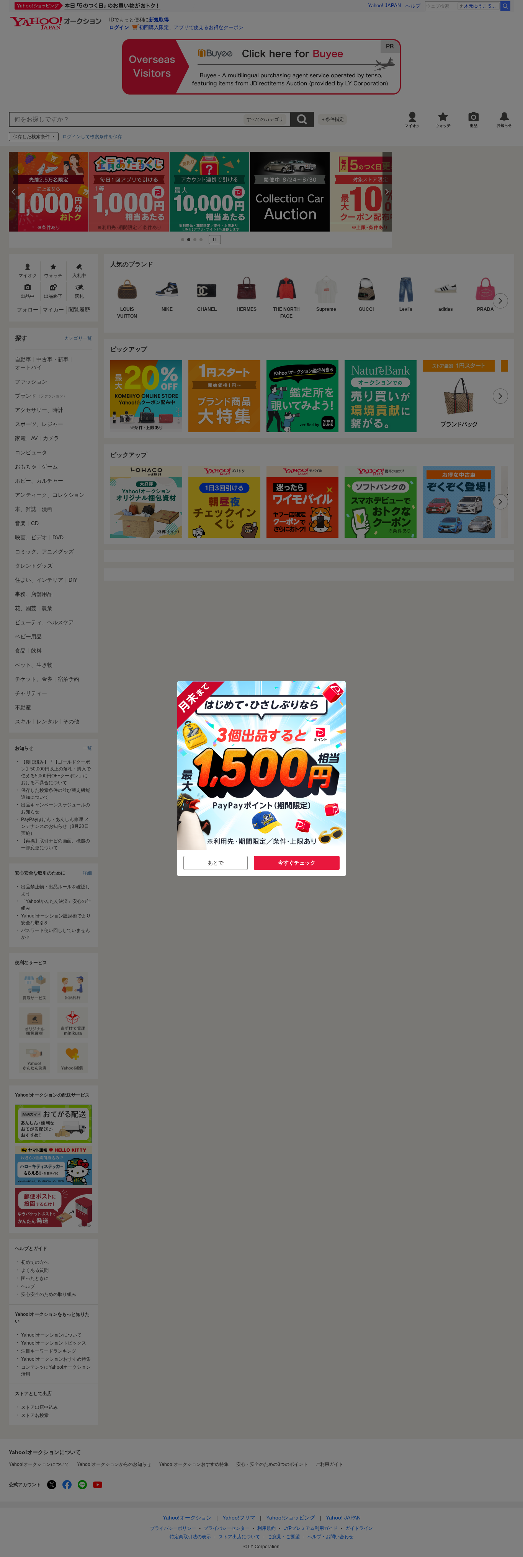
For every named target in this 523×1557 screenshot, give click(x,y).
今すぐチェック (296, 863)
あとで (216, 863)
